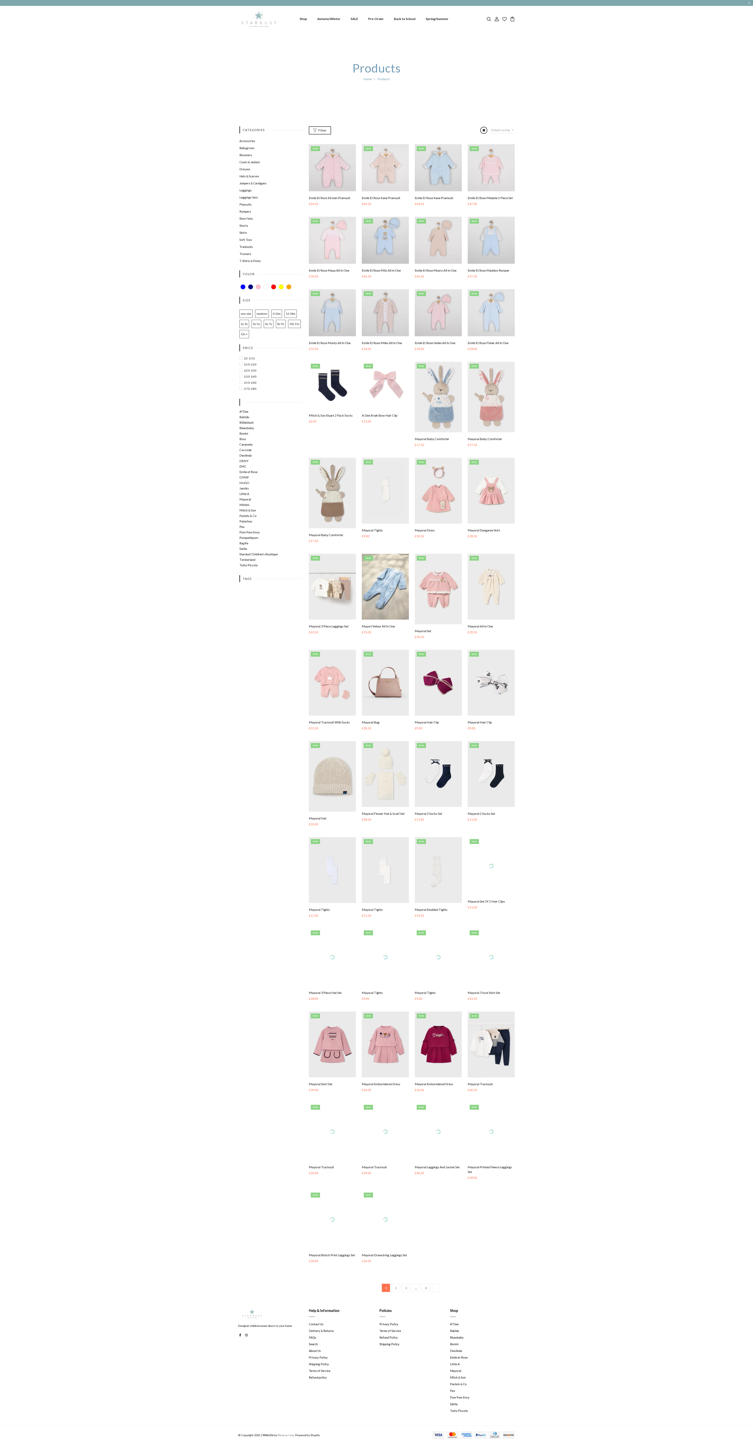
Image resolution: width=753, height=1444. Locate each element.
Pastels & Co (247, 516)
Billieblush (246, 422)
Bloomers (245, 155)
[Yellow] (281, 286)
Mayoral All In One (480, 626)
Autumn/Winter (328, 19)
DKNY (243, 461)
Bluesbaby (246, 428)
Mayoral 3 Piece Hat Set (325, 1001)
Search (313, 1356)
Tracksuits (246, 246)
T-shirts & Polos (250, 261)
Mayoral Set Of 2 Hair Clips (486, 909)
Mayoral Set (423, 631)
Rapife (243, 543)
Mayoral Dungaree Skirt (484, 530)
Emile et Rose (248, 472)
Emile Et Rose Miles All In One (382, 343)
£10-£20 (250, 364)
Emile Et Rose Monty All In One (330, 343)
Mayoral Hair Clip (427, 722)
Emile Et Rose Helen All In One (435, 343)
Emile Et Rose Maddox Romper (488, 270)
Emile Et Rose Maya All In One (329, 270)
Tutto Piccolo (248, 565)
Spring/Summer (437, 19)
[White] (265, 286)
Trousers (245, 254)
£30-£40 (250, 376)
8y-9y (280, 323)
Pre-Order (376, 19)
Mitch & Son (247, 510)
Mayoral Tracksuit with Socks (329, 722)
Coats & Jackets (249, 162)
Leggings (245, 190)
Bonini (243, 433)
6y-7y (268, 323)
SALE (354, 19)
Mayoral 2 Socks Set (428, 813)
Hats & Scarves (249, 176)
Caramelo (246, 444)
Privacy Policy (318, 1369)
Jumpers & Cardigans (252, 183)
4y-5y (256, 323)
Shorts (243, 225)
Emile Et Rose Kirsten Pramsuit (329, 198)
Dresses (244, 169)
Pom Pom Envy (249, 532)
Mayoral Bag (370, 722)
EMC (242, 466)
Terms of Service (319, 1382)
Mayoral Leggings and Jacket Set (437, 1183)
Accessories (247, 141)
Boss (242, 439)
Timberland (247, 559)
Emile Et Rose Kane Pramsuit (381, 198)
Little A (244, 494)
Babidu (244, 417)
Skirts (243, 232)
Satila (243, 548)
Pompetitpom (248, 537)
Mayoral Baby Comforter (432, 439)
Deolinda (245, 455)
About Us (315, 1362)
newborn (261, 313)
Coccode (245, 450)
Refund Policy (388, 1349)
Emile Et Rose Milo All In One (381, 270)
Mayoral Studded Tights (431, 909)
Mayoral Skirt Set (320, 1092)
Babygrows (246, 148)
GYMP (244, 477)
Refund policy (318, 1389)
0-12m (277, 313)
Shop (303, 19)
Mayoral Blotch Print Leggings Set (332, 1266)
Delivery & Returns (321, 1342)
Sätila (453, 1416)
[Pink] (258, 286)
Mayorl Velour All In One (378, 626)
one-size (246, 313)
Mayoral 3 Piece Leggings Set (328, 626)
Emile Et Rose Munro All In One (436, 270)
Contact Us (316, 1336)
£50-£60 (250, 382)
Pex (242, 526)
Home (367, 79)
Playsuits (245, 204)
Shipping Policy (319, 1376)
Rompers (245, 211)
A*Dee (243, 411)
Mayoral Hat (317, 818)
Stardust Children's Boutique (258, 554)
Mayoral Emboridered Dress (381, 1092)
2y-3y (244, 323)
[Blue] (243, 286)
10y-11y (294, 323)
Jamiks (244, 488)
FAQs (312, 1349)
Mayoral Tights (372, 530)
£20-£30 (250, 370)
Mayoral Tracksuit (480, 1092)
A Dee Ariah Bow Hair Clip (379, 415)
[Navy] (250, 286)
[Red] (273, 286)
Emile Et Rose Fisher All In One (488, 343)
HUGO (244, 483)
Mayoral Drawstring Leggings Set (384, 1266)
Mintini (244, 505)
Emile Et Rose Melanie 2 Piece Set (490, 198)
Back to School (405, 19)
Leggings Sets (248, 197)
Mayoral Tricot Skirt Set (484, 1001)
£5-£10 (249, 358)
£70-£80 (250, 388)
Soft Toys (245, 239)
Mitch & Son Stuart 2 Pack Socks (331, 415)
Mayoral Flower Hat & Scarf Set (383, 813)
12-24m (290, 313)
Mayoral (245, 499)
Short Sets (246, 218)
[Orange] (288, 286)
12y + (244, 334)
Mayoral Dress (425, 530)
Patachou (245, 521)
